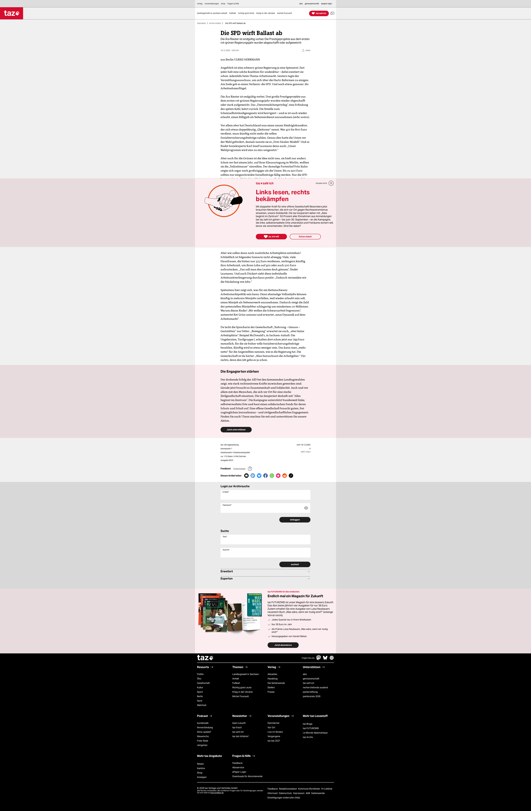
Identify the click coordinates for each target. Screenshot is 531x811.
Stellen (271, 687)
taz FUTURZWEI (311, 728)
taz (205, 658)
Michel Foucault (240, 696)
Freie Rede (202, 740)
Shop (199, 772)
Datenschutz (285, 793)
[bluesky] (325, 659)
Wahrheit (201, 705)
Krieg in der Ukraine (242, 691)
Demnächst (273, 723)
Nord (199, 700)
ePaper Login (239, 771)
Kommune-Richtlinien (309, 788)
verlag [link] (199, 3)
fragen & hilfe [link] (233, 3)
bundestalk (203, 723)
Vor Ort (271, 727)
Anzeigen (202, 777)
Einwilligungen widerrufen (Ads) (284, 797)
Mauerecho (203, 736)
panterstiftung (310, 691)
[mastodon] (319, 659)
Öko (199, 678)
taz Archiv (308, 737)
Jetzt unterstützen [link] (236, 429)
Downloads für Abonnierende (247, 776)
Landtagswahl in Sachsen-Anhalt (245, 676)
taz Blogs (307, 723)
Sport (200, 691)
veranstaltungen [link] (212, 3)
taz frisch (237, 727)
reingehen (202, 745)
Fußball (236, 683)
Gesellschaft (203, 683)
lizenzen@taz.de (217, 792)
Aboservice (238, 767)
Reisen (200, 763)
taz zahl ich (308, 683)
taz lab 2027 (274, 740)
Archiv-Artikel (215, 23)
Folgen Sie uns (308, 658)
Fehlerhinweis (239, 468)
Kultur (200, 687)
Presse (271, 691)
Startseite (201, 23)
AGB (308, 793)
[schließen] (331, 183)
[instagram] (332, 659)
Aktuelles (272, 674)
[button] (332, 13)
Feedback (237, 763)
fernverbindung (205, 727)
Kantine (201, 768)
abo (305, 674)
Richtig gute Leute (241, 687)
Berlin (200, 696)
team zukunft (239, 723)
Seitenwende (318, 793)
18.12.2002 (305, 444)
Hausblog (273, 678)
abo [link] (301, 3)
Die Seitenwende (276, 683)
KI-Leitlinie (326, 788)
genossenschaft (311, 678)
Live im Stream (275, 731)
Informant (273, 793)
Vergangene (274, 736)
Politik (200, 674)
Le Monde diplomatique (315, 732)
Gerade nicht (321, 183)
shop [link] (223, 3)
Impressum (299, 793)
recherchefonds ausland (315, 687)
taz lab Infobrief (240, 736)
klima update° (204, 731)
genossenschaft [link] (312, 3)
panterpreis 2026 (312, 696)
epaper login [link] (326, 3)
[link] (213, 13)
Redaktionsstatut (288, 788)
